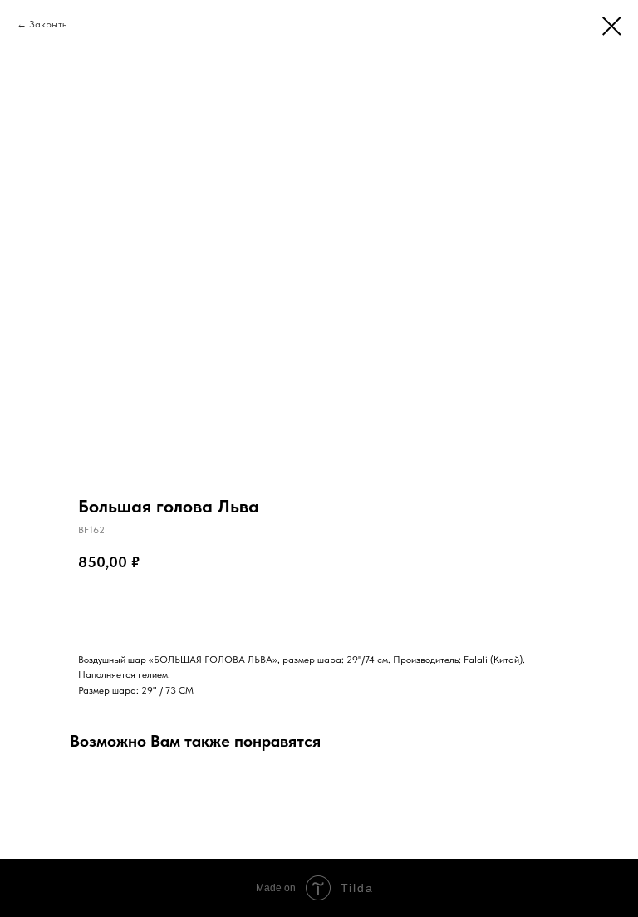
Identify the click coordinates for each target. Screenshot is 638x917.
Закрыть (47, 24)
